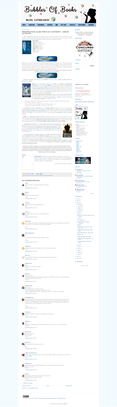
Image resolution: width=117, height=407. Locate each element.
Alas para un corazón (29, 175)
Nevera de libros (80, 175)
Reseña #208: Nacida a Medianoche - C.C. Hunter (85, 239)
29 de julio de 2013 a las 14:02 (31, 259)
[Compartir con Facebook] (40, 174)
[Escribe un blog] (38, 174)
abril (79, 248)
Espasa (77, 145)
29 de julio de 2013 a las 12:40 (31, 217)
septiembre (80, 209)
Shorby (26, 342)
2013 (78, 202)
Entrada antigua (69, 385)
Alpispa (26, 321)
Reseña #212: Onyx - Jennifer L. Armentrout (83, 222)
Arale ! (26, 255)
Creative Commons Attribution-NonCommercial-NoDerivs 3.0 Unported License (49, 398)
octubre (79, 208)
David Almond (42, 175)
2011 (78, 258)
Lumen (77, 144)
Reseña (51, 175)
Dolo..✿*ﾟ (27, 332)
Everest (77, 143)
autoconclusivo (36, 175)
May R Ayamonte (28, 233)
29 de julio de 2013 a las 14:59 (31, 269)
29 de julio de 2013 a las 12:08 (31, 188)
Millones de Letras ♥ (81, 189)
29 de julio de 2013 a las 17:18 (31, 293)
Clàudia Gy (27, 263)
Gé (25, 183)
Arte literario (79, 169)
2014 (78, 200)
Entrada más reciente (26, 385)
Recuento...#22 (80, 234)
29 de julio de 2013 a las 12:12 (31, 198)
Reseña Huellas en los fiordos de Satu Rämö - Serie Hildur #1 (85, 177)
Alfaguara (78, 149)
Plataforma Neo (79, 141)
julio (79, 213)
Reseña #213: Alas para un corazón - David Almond (85, 216)
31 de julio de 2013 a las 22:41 (31, 380)
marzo (79, 250)
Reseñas (49, 25)
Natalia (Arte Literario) (30, 353)
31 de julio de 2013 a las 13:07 (31, 369)
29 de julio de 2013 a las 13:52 (31, 251)
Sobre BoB (32, 25)
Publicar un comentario (28, 383)
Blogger (65, 403)
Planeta (77, 150)
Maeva (77, 147)
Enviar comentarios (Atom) (32, 388)
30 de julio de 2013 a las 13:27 (31, 359)
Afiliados (91, 25)
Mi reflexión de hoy (80, 190)
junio (79, 244)
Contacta (72, 25)
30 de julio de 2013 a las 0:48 (30, 348)
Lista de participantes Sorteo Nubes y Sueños (84, 242)
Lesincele (27, 312)
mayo (79, 246)
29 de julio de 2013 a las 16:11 (31, 281)
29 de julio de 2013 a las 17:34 (31, 307)
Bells (26, 192)
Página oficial (36, 51)
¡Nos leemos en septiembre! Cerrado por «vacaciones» (84, 171)
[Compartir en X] (39, 174)
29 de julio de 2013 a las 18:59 (31, 317)
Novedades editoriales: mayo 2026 (83, 181)
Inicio (24, 25)
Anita (26, 212)
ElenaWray (27, 363)
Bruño (77, 142)
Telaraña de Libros (80, 185)
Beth (26, 374)
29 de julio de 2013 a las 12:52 (31, 228)
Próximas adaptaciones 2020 (82, 186)
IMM (57, 25)
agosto (79, 211)
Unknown (27, 221)
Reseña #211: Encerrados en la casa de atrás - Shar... (84, 227)
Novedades (41, 25)
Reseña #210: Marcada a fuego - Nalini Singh (84, 230)
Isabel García (27, 285)
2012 (78, 256)
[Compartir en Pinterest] (42, 174)
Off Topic (63, 25)
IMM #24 (79, 225)
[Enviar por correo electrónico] (36, 174)
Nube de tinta (47, 175)
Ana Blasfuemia (28, 297)
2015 (78, 199)
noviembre (80, 206)
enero (79, 254)
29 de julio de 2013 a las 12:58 (31, 242)
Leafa (26, 202)
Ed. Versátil (78, 151)
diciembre (80, 204)
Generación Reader (80, 180)
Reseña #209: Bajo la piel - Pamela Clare (85, 232)
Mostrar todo (92, 193)
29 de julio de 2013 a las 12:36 (31, 207)
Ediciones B (78, 152)
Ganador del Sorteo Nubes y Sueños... (84, 236)
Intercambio (81, 25)
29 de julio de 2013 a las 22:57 (31, 327)
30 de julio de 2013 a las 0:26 (30, 338)
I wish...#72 (79, 218)
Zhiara (26, 274)
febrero (79, 252)
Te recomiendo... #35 (81, 220)
